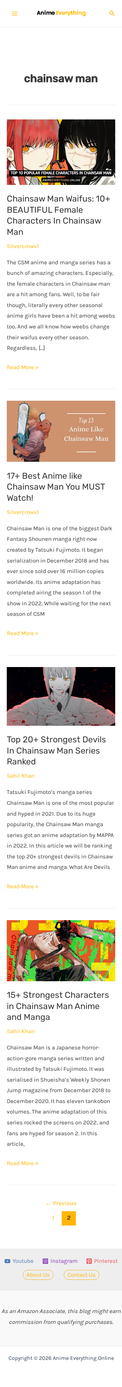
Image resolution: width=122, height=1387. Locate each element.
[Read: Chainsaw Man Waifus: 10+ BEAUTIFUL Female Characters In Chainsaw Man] (61, 151)
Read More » (23, 368)
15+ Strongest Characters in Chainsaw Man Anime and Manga (58, 1006)
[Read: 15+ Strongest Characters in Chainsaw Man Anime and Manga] (61, 950)
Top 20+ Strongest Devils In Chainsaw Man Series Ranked (56, 750)
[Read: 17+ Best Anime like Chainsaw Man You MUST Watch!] (61, 430)
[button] (112, 13)
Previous (61, 1203)
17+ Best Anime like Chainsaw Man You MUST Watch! (56, 487)
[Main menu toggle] (14, 13)
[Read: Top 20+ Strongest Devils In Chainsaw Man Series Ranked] (61, 695)
